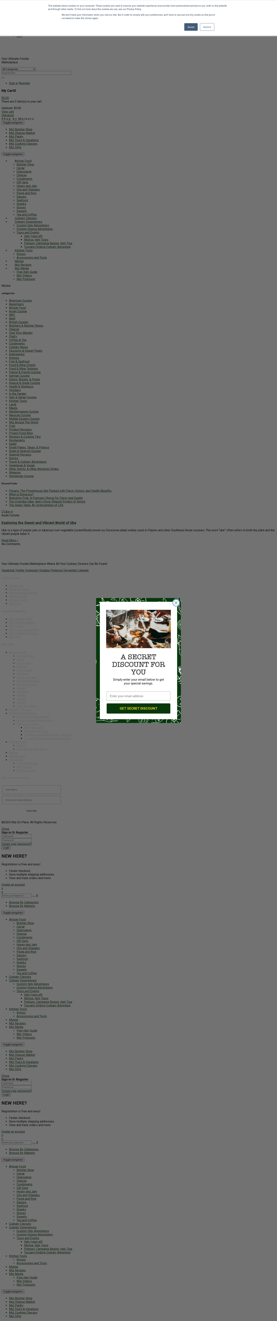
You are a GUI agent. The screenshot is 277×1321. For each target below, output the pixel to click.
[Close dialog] (176, 603)
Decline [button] (207, 26)
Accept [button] (190, 26)
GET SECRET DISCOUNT (138, 708)
